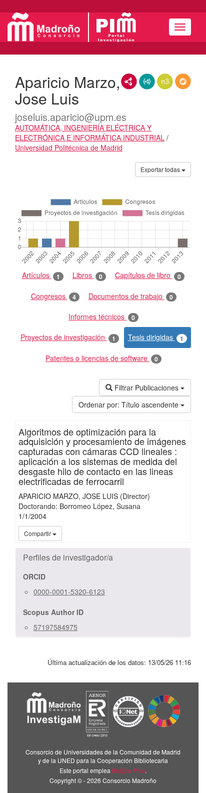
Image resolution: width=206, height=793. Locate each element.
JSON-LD (147, 82)
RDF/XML (129, 82)
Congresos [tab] (53, 296)
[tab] (103, 557)
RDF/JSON (183, 82)
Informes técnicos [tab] (101, 317)
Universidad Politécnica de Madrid (68, 147)
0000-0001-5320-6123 (69, 591)
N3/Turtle (165, 82)
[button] (103, 557)
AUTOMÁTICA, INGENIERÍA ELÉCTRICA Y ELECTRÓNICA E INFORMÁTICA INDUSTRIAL (89, 132)
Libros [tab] (87, 275)
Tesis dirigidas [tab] (156, 337)
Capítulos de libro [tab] (148, 275)
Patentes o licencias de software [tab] (102, 358)
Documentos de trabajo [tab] (130, 296)
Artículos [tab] (41, 275)
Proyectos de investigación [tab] (68, 337)
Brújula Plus (128, 770)
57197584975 (56, 627)
